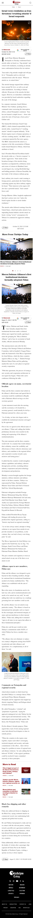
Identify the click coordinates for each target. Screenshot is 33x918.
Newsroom (7, 50)
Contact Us (22, 904)
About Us (4, 904)
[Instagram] (13, 881)
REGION (22, 884)
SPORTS (10, 893)
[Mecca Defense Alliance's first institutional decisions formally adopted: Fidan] (16, 249)
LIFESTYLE (11, 890)
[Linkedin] (23, 881)
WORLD (11, 887)
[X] (10, 881)
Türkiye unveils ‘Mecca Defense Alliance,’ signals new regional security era (11, 781)
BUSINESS (22, 887)
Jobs (30, 904)
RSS (20, 907)
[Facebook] (20, 881)
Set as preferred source (25, 50)
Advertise (13, 907)
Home (13, 7)
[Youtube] (17, 881)
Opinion (5, 775)
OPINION (22, 893)
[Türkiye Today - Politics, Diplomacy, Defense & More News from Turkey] (16, 3)
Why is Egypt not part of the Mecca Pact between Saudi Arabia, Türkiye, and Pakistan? (11, 770)
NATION (11, 884)
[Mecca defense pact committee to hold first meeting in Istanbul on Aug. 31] (26, 792)
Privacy (5, 907)
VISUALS (16, 897)
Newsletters (13, 904)
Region (19, 7)
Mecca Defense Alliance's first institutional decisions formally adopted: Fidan (15, 263)
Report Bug (26, 907)
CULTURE (22, 890)
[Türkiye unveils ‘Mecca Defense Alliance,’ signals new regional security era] (26, 781)
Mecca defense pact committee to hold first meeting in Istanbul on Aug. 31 (10, 792)
